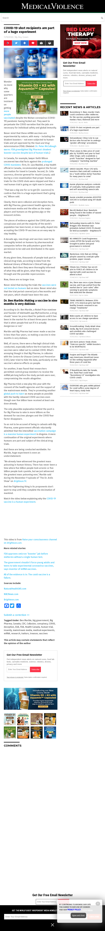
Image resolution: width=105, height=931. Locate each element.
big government (41, 620)
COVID (52, 623)
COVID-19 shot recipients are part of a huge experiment (84, 128)
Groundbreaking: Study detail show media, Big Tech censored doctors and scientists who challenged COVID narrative (85, 330)
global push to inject (14, 393)
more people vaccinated (9, 114)
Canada (17, 623)
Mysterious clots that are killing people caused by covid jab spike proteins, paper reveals (84, 256)
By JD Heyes (84, 380)
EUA (17, 627)
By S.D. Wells (83, 122)
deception (9, 627)
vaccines (43, 633)
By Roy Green (83, 133)
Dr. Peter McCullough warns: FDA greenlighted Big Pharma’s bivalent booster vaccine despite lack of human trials (30, 149)
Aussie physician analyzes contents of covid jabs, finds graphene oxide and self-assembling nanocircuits (85, 186)
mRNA (7, 633)
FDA (22, 627)
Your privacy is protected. (15, 677)
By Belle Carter (84, 146)
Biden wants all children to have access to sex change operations (84, 317)
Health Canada (32, 627)
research (15, 633)
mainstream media (22, 630)
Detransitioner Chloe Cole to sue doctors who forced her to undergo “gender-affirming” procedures (85, 140)
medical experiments (43, 630)
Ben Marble (25, 620)
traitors (25, 633)
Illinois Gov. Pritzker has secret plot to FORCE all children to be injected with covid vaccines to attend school (84, 271)
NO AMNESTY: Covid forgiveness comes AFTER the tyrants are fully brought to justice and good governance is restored (85, 242)
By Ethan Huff (83, 164)
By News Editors (85, 337)
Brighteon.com (11, 599)
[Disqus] (30, 783)
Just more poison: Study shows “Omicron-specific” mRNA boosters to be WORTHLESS (85, 344)
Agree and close (78, 915)
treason (34, 633)
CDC (24, 623)
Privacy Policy (74, 910)
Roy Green (23, 37)
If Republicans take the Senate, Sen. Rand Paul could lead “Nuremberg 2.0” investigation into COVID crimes (85, 374)
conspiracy (42, 623)
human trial (47, 627)
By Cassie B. (84, 321)
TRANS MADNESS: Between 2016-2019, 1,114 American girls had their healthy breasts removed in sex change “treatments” (85, 304)
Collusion (31, 623)
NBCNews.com (11, 594)
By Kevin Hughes (84, 218)
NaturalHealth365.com (15, 588)
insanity (8, 630)
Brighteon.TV (20, 481)
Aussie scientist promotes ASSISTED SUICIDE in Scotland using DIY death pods (85, 199)
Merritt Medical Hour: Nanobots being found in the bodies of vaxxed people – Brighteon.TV (85, 212)
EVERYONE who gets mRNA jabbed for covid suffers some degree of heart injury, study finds (85, 388)
